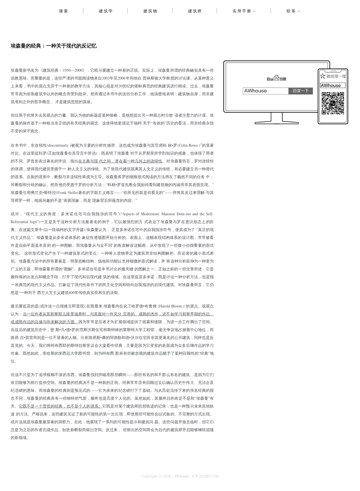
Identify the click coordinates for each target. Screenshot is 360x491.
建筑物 (150, 10)
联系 (291, 10)
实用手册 (242, 10)
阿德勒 (116, 337)
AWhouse (181, 476)
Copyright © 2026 (156, 476)
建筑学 (106, 10)
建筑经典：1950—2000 (62, 70)
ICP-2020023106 (205, 476)
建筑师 (195, 10)
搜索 (64, 10)
